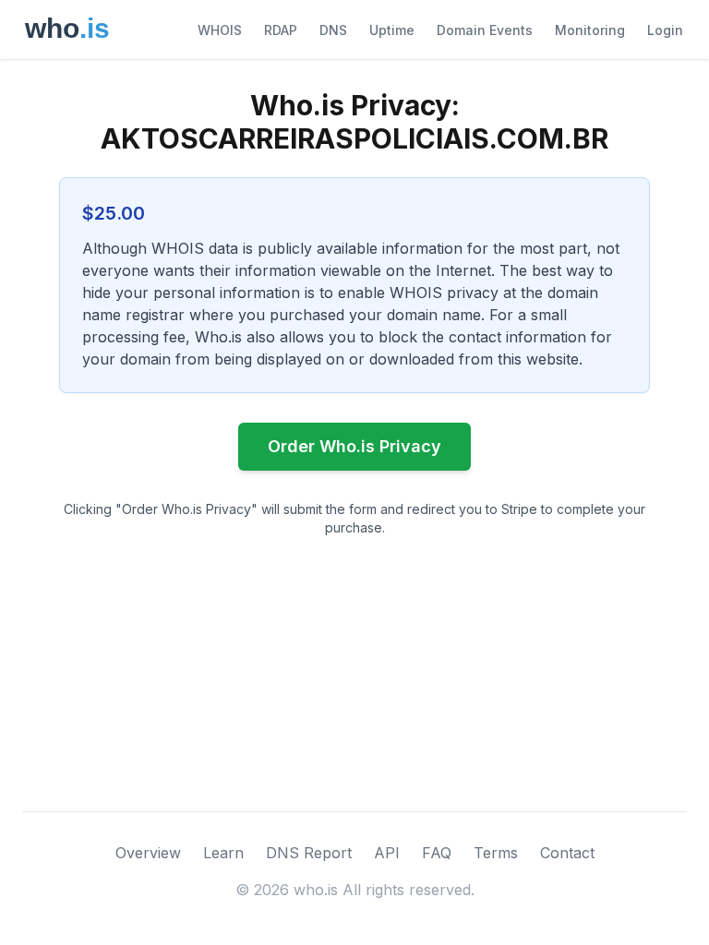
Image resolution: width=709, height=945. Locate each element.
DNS (333, 30)
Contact (567, 852)
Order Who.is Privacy (354, 446)
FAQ (436, 852)
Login (665, 30)
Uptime (392, 30)
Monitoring (590, 30)
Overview (148, 852)
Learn (223, 852)
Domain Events (485, 30)
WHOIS (220, 30)
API (387, 852)
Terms (496, 852)
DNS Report (309, 852)
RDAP (280, 30)
